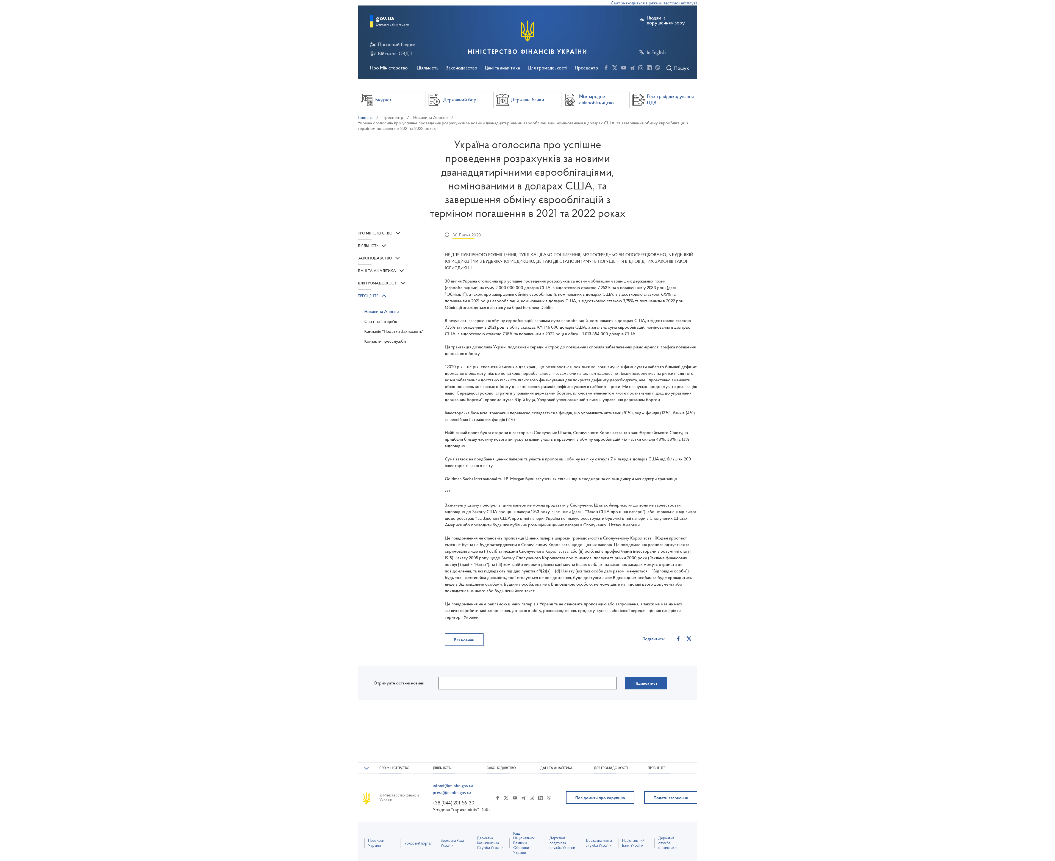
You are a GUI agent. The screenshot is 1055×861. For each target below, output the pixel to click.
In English (656, 52)
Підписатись (645, 683)
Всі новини (464, 639)
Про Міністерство (389, 68)
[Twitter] (689, 638)
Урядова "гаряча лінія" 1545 (461, 809)
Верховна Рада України (452, 843)
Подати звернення (671, 797)
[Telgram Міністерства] (632, 67)
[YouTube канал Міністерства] (623, 67)
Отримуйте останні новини (399, 683)
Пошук (681, 68)
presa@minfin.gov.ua (452, 792)
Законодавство (461, 68)
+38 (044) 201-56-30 (453, 803)
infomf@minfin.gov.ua (453, 785)
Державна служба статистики (667, 843)
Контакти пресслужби (385, 341)
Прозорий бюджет (397, 44)
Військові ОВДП (395, 53)
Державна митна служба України (599, 843)
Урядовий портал (418, 843)
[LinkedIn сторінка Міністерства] (649, 67)
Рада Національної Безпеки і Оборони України (524, 843)
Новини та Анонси (430, 117)
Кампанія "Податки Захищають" (394, 331)
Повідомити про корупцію (600, 797)
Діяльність (427, 68)
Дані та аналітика (502, 68)
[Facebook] (678, 638)
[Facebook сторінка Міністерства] (606, 67)
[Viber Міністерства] (657, 67)
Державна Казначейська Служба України (490, 843)
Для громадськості (547, 68)
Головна (365, 117)
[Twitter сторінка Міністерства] (615, 67)
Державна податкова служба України (562, 843)
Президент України (377, 843)
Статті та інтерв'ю (380, 321)
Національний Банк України (633, 843)
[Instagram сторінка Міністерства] (640, 67)
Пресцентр (586, 68)
